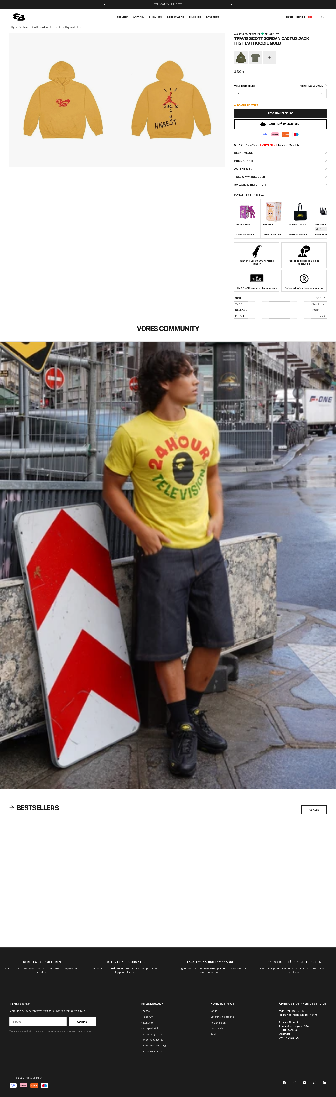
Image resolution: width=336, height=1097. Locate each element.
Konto (300, 17)
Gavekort (212, 17)
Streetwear (175, 17)
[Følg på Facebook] (284, 1083)
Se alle (314, 809)
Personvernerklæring (153, 1045)
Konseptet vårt (149, 1028)
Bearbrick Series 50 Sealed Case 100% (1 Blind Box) (122, 931)
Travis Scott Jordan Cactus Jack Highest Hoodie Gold (57, 27)
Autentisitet (148, 1022)
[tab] (34, 808)
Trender (122, 17)
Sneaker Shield (325, 224)
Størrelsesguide (311, 85)
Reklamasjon (218, 1022)
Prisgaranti (147, 1016)
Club (289, 17)
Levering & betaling (222, 1016)
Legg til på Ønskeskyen (284, 123)
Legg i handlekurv (280, 113)
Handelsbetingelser (152, 1039)
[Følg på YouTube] (304, 1083)
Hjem (14, 27)
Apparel (138, 17)
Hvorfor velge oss (151, 1034)
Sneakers (155, 17)
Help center (217, 1028)
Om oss (145, 1011)
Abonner (82, 1021)
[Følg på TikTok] (315, 1083)
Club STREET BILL (151, 1051)
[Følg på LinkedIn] (325, 1083)
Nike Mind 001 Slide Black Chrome (278, 931)
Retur (213, 1011)
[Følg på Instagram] (294, 1083)
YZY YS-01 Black (183, 931)
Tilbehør (195, 17)
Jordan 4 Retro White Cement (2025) (28, 931)
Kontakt (215, 1034)
